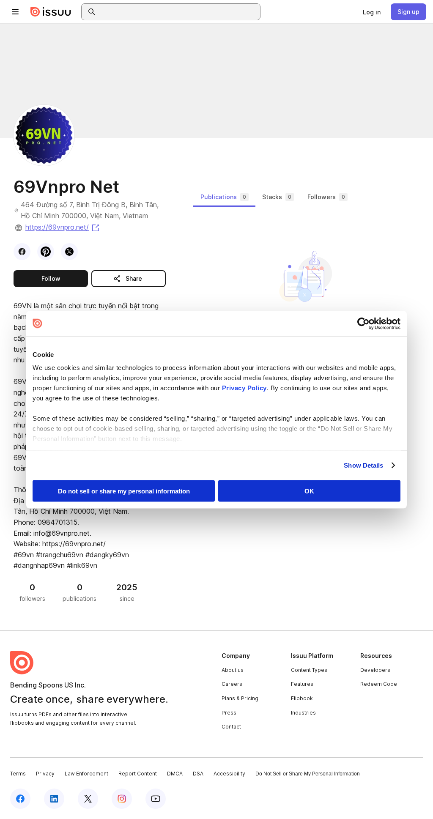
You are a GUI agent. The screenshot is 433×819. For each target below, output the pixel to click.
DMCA (175, 773)
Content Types (309, 670)
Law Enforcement (86, 773)
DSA (198, 773)
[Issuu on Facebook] (20, 799)
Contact (231, 726)
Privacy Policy (244, 388)
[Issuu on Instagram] (122, 799)
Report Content (137, 773)
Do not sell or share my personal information (124, 490)
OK (309, 490)
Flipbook (302, 698)
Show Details (363, 465)
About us (233, 670)
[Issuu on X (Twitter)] (88, 799)
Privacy (45, 773)
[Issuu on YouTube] (155, 799)
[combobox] (178, 12)
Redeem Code (378, 684)
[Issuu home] (50, 11)
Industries (303, 712)
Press (229, 712)
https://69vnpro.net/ (63, 227)
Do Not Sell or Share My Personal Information (307, 774)
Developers (375, 670)
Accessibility (229, 773)
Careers (232, 684)
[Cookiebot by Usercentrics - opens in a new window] (363, 323)
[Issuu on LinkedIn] (54, 799)
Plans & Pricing (240, 698)
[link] (371, 11)
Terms (18, 773)
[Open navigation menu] (15, 11)
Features (302, 684)
